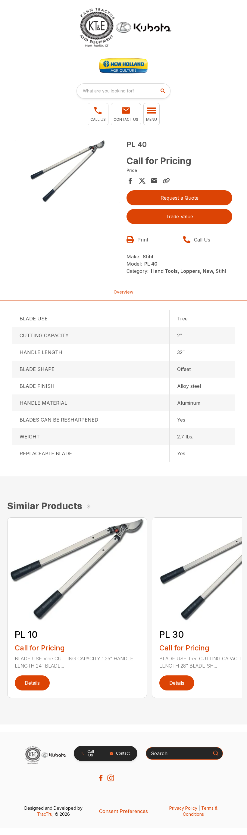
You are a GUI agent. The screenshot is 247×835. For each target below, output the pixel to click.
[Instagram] (110, 778)
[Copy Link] (166, 180)
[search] (163, 91)
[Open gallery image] (67, 171)
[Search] (215, 753)
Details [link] (32, 683)
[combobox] (123, 91)
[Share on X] (142, 180)
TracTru (44, 814)
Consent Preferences (123, 811)
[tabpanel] (67, 172)
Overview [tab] (123, 291)
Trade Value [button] (179, 216)
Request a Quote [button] (180, 198)
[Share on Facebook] (130, 180)
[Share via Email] (154, 180)
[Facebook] (101, 778)
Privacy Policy (183, 808)
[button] (98, 114)
